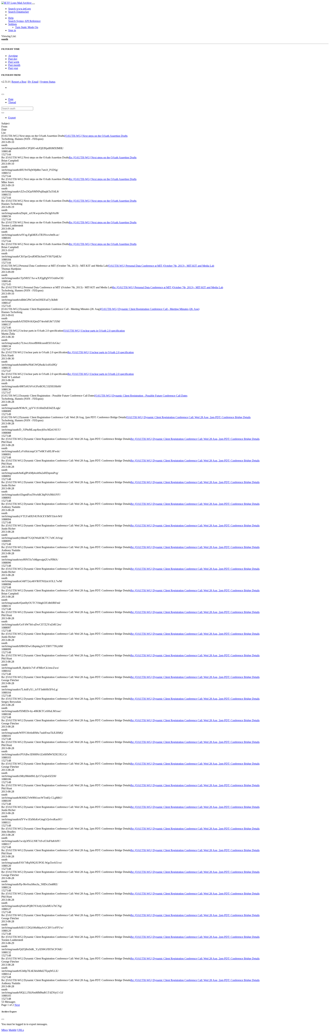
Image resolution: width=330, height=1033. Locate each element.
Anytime (13, 55)
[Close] (2, 1019)
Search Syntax (16, 21)
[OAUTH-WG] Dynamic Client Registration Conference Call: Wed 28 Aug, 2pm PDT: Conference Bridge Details (188, 417)
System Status (47, 81)
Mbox (4, 1030)
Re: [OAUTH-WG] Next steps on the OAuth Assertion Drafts (102, 157)
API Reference (32, 21)
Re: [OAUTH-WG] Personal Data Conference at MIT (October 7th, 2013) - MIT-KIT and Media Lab (167, 287)
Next (17, 1004)
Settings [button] (12, 24)
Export (12, 117)
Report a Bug (19, 81)
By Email (33, 81)
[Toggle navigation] (33, 3)
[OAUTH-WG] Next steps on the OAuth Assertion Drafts (96, 135)
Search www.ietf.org (19, 8)
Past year (13, 68)
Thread (12, 102)
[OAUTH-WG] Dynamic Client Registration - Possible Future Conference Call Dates (140, 395)
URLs (20, 1030)
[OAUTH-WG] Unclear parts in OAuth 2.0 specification (94, 330)
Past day (12, 58)
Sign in (12, 30)
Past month (14, 65)
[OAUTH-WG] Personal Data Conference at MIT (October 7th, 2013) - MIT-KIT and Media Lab (161, 265)
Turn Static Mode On (26, 27)
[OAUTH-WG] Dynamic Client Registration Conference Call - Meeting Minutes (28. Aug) (149, 309)
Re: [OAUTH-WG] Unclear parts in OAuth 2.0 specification (101, 352)
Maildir (12, 1030)
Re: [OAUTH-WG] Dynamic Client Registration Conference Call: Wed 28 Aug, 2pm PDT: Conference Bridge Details (195, 438)
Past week (13, 61)
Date (10, 99)
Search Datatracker (18, 11)
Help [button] (11, 17)
